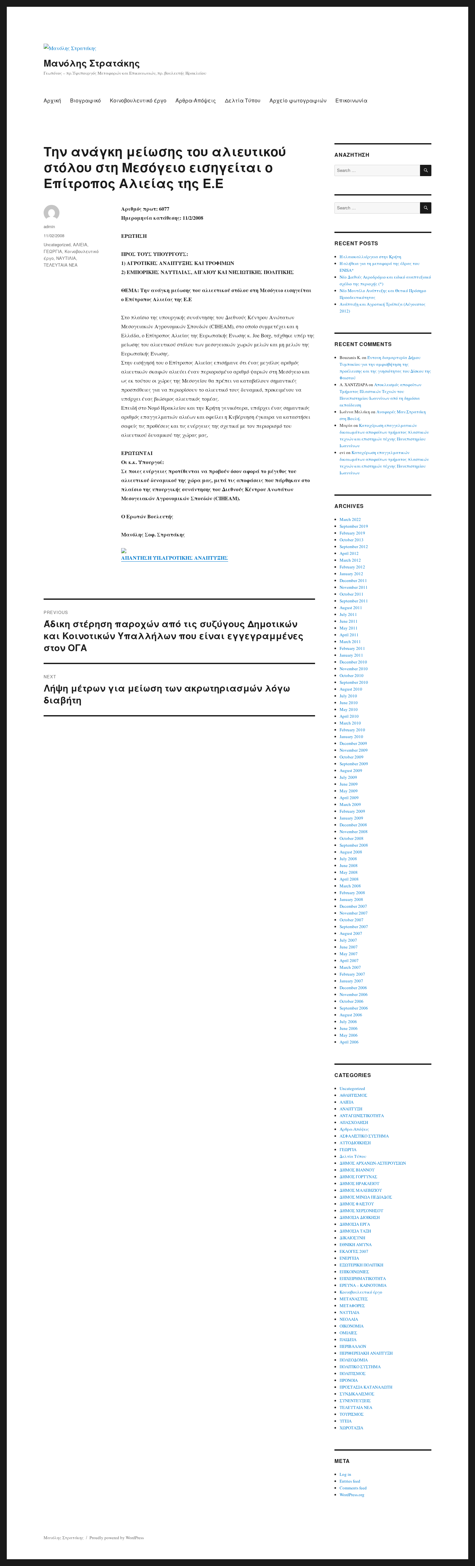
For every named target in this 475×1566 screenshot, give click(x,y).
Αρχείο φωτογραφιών (297, 100)
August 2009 (351, 770)
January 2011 (351, 655)
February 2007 (352, 974)
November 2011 (354, 587)
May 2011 (349, 628)
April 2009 (349, 797)
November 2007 (354, 913)
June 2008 (349, 865)
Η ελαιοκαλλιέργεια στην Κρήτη (370, 256)
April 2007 (349, 960)
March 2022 (350, 519)
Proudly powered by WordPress (117, 1537)
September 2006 (354, 1008)
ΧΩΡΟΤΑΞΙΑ (351, 1428)
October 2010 (352, 675)
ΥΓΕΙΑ (346, 1421)
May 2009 (349, 791)
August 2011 (351, 607)
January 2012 (351, 574)
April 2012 (349, 553)
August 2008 (351, 852)
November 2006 (354, 994)
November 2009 (354, 750)
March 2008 (350, 886)
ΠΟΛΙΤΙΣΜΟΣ (352, 1373)
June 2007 (349, 947)
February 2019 (352, 533)
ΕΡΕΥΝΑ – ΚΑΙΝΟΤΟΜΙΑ (363, 1285)
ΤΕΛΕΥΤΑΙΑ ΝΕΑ (61, 265)
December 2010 (353, 662)
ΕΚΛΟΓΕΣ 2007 (354, 1251)
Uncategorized (57, 244)
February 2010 (352, 730)
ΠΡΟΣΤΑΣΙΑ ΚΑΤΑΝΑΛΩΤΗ (366, 1387)
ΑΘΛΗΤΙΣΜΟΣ (353, 1095)
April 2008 (349, 879)
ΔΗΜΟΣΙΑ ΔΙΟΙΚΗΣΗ (360, 1217)
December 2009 (353, 743)
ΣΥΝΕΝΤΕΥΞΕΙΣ (355, 1400)
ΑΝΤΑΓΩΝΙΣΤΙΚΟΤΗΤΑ (362, 1115)
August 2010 (351, 689)
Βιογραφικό (85, 100)
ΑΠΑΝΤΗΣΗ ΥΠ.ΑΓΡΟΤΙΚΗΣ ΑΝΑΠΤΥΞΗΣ (174, 557)
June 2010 (349, 702)
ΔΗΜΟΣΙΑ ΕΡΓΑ (355, 1224)
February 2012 (352, 567)
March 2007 (350, 967)
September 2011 (354, 601)
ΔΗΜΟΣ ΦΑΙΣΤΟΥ (357, 1204)
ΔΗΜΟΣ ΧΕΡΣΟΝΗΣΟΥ (361, 1210)
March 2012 (350, 560)
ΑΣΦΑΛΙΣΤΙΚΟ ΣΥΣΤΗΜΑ (364, 1136)
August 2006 (351, 1015)
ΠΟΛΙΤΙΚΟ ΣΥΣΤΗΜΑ (360, 1367)
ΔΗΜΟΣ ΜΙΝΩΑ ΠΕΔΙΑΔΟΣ (366, 1197)
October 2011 (352, 594)
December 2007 (353, 906)
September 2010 (354, 682)
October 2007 (352, 920)
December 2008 (353, 825)
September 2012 (354, 546)
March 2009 (350, 804)
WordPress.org (352, 1494)
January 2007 (351, 981)
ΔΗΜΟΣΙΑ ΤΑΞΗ (355, 1231)
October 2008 (352, 838)
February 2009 (352, 811)
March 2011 (350, 641)
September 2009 (354, 764)
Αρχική (52, 100)
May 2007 (349, 954)
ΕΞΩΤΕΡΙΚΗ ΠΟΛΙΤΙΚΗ (361, 1265)
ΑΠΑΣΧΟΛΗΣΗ (354, 1122)
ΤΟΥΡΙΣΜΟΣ (352, 1414)
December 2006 (353, 987)
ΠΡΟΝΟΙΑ (349, 1380)
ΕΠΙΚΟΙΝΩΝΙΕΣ (354, 1272)
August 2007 (351, 933)
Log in (345, 1474)
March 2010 (350, 723)
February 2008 (352, 892)
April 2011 (349, 635)
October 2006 (352, 1001)
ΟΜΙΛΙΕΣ (348, 1333)
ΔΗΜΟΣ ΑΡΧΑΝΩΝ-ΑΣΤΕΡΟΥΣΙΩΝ (373, 1163)
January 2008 (351, 899)
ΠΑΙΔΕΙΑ (348, 1339)
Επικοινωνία (351, 100)
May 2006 (349, 1035)
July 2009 (348, 777)
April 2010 (349, 716)
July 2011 (348, 614)
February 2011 (352, 648)
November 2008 (354, 831)
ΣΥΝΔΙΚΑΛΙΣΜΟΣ (357, 1394)
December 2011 (353, 580)
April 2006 (349, 1042)
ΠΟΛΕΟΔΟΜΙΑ (354, 1360)
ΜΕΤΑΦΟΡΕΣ (352, 1305)
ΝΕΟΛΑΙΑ (349, 1319)
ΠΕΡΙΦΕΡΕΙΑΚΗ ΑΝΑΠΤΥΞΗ (366, 1353)
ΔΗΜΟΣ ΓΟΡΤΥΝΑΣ (358, 1177)
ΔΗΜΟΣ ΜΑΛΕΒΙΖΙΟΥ (361, 1190)
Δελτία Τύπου (242, 100)
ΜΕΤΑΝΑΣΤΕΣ (354, 1299)
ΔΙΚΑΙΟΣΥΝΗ (352, 1238)
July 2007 (348, 940)
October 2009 (352, 757)
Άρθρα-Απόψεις (195, 100)
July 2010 (348, 696)
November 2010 (354, 669)
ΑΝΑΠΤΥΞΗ (351, 1109)
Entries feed (350, 1481)
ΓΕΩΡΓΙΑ (53, 251)
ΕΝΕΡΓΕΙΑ (349, 1258)
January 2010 (351, 736)
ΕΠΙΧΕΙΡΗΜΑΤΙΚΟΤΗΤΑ (363, 1278)
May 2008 (349, 872)
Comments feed (353, 1488)
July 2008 (348, 859)
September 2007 (354, 926)
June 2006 (349, 1028)
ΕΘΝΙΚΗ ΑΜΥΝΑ (356, 1244)
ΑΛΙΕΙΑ (80, 244)
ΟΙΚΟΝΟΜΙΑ (352, 1326)
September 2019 (354, 526)
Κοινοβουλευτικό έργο (138, 100)
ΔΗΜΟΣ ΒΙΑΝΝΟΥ (357, 1170)
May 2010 (349, 709)
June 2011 (349, 621)
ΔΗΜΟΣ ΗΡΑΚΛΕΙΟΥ (359, 1183)
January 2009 (351, 818)
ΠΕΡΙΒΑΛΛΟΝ (353, 1346)
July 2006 (348, 1021)
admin (49, 226)
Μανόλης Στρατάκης (92, 62)
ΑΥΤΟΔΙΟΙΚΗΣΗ (355, 1143)
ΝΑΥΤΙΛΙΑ (66, 258)
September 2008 (354, 845)
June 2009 (349, 784)
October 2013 (352, 540)
